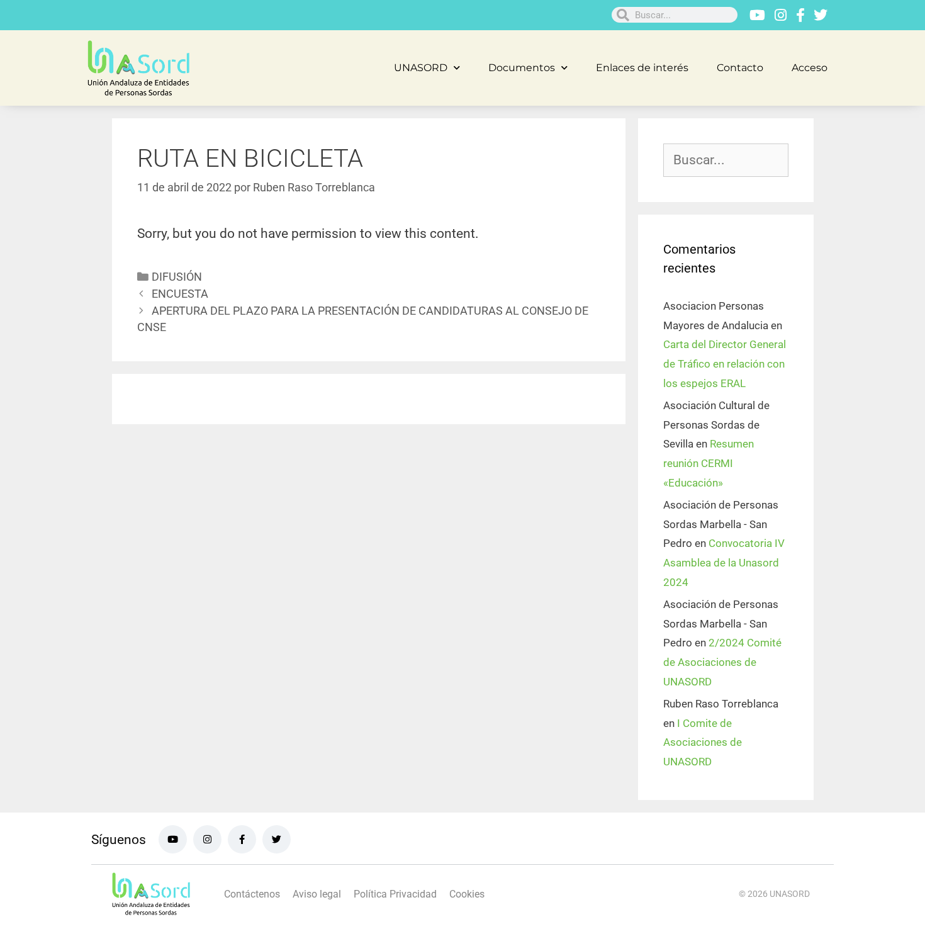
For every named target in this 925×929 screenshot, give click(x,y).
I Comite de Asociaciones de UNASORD (702, 742)
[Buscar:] (725, 160)
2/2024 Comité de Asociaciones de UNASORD (722, 661)
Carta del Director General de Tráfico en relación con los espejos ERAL (724, 363)
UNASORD (420, 68)
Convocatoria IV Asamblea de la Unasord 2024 (724, 562)
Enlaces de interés (642, 68)
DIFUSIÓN (177, 276)
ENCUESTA (180, 293)
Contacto (740, 68)
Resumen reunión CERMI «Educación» (708, 462)
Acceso (809, 68)
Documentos (521, 68)
